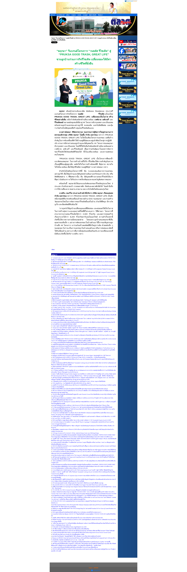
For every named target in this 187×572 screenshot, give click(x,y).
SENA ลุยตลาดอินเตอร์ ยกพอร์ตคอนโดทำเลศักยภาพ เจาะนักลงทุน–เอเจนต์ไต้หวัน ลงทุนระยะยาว (76, 512)
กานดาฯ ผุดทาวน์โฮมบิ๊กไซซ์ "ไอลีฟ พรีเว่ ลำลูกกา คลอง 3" (67, 326)
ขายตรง (74, 15)
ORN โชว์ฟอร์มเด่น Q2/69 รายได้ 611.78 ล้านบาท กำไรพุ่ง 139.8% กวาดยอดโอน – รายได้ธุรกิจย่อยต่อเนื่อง (79, 357)
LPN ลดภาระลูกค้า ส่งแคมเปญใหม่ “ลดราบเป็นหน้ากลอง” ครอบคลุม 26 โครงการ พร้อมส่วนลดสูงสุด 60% (78, 302)
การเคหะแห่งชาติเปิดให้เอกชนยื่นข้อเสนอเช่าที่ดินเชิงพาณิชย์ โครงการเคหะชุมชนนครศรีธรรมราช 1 (77, 342)
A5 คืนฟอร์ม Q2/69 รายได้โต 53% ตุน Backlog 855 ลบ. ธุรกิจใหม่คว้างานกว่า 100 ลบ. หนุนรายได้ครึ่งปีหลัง (78, 381)
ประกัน (79, 15)
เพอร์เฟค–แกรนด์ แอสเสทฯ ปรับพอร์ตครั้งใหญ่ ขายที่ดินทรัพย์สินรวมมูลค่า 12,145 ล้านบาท (75, 305)
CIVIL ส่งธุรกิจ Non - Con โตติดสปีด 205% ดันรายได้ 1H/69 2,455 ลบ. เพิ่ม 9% (71, 383)
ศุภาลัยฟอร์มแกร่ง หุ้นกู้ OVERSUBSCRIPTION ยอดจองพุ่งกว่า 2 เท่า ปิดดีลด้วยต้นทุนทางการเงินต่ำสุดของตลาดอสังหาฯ (82, 495)
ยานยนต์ (85, 15)
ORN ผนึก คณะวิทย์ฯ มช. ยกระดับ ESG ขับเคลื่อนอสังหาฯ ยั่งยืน (68, 534)
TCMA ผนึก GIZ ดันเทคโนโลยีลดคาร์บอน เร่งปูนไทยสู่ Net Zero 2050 (69, 527)
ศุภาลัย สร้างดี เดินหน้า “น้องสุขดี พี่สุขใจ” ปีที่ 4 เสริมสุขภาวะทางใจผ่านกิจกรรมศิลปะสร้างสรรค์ (76, 536)
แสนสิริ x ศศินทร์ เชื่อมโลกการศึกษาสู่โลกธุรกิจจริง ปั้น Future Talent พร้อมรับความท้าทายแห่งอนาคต (77, 517)
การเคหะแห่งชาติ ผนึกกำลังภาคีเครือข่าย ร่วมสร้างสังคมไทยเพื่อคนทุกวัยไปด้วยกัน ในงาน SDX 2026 (77, 292)
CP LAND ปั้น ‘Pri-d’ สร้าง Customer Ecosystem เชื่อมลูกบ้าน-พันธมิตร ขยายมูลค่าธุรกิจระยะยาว (76, 490)
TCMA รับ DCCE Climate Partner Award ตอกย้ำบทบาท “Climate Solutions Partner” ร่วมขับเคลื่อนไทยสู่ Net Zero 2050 (80, 279)
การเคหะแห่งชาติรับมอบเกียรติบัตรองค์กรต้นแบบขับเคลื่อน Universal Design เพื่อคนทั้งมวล (75, 547)
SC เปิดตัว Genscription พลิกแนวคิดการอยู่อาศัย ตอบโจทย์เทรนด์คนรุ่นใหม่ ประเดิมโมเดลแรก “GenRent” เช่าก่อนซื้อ (81, 541)
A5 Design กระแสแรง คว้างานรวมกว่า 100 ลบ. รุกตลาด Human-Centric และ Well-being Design (75, 433)
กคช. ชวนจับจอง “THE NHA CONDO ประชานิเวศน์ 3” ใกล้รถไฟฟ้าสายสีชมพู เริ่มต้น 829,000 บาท (77, 303)
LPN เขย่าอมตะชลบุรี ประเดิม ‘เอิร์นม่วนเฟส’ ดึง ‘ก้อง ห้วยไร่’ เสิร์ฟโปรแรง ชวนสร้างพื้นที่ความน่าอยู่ (77, 483)
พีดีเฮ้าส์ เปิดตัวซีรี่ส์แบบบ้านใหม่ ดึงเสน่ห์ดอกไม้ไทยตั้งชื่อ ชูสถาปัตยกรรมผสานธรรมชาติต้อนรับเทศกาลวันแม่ (80, 388)
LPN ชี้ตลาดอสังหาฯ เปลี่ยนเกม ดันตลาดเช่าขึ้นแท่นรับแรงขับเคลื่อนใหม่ (70, 528)
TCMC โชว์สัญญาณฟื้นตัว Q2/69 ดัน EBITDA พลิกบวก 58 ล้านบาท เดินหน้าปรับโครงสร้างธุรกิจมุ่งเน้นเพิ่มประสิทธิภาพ (82, 329)
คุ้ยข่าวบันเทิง (92, 15)
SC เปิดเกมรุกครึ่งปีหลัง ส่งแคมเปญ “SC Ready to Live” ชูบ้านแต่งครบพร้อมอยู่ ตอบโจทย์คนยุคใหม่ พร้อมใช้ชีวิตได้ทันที (82, 407)
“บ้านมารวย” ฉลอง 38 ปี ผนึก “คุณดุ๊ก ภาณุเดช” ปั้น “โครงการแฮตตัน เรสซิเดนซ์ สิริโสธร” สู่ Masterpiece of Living (80, 327)
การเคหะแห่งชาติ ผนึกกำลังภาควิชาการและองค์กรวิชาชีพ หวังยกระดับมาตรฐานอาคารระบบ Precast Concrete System (81, 532)
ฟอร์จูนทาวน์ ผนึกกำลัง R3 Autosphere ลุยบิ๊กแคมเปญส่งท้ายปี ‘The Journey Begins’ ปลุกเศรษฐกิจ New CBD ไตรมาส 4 (81, 355)
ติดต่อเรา (100, 15)
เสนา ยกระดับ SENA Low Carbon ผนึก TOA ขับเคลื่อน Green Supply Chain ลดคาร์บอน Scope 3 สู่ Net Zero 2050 (79, 485)
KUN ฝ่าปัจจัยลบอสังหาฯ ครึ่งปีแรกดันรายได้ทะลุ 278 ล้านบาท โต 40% (70, 468)
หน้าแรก (53, 15)
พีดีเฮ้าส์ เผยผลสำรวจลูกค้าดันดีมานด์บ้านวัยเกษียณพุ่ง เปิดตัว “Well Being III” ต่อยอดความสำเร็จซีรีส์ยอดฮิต (79, 300)
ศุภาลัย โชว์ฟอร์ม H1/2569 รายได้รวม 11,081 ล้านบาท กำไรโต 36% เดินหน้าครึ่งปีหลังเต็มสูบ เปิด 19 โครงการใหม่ (80, 405)
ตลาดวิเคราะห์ (60, 15)
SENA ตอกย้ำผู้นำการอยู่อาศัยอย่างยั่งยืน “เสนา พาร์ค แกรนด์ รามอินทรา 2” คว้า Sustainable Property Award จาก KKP (81, 420)
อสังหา (68, 15)
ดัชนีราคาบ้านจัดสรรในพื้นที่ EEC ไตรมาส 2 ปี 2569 (65, 353)
